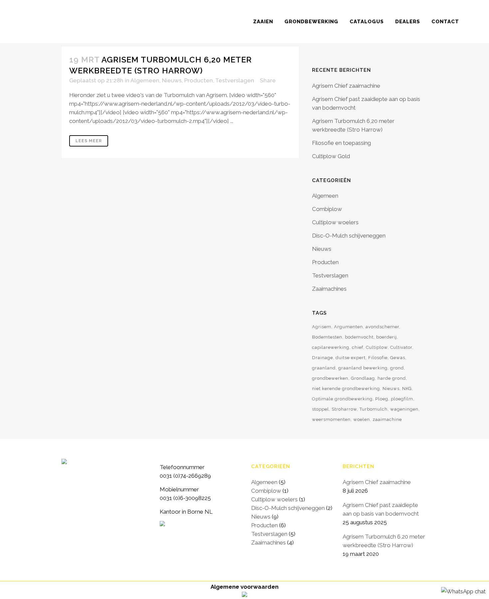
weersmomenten (331, 419)
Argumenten (348, 326)
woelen (361, 419)
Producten (198, 80)
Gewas (397, 357)
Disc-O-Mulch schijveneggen (349, 235)
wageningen (404, 409)
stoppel (320, 409)
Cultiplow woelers (335, 222)
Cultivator (401, 347)
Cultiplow (377, 347)
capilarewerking (330, 347)
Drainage (322, 357)
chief (357, 347)
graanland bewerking (363, 367)
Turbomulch (374, 409)
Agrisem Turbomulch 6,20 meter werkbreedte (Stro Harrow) (384, 541)
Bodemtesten (327, 337)
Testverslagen (234, 80)
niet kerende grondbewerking (346, 388)
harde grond (392, 378)
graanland (324, 367)
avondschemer (382, 326)
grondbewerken (330, 378)
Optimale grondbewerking (342, 398)
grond (397, 367)
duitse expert (351, 357)
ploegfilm (402, 398)
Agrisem (321, 326)
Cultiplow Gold (331, 156)
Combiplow (327, 209)
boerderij (386, 337)
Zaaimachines (329, 288)
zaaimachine (387, 419)
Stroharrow (344, 409)
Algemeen (144, 80)
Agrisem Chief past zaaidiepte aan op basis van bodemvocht (381, 509)
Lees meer (89, 141)
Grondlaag (363, 378)
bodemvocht (359, 337)
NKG (407, 388)
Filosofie (378, 357)
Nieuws (172, 80)
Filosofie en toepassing (341, 143)
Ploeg (381, 398)
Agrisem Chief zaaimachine (346, 85)
